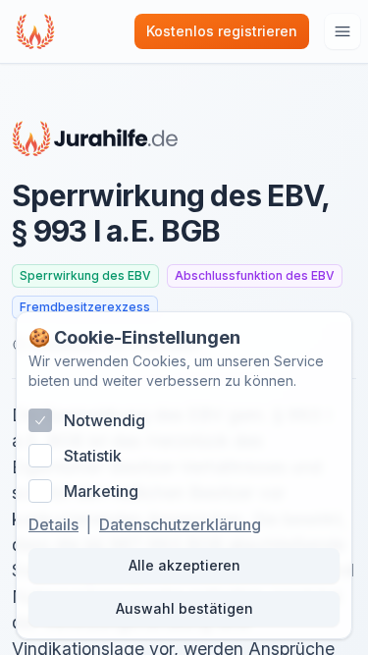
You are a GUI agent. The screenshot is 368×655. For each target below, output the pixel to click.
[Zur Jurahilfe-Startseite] (95, 138)
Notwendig (104, 420)
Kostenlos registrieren (221, 31)
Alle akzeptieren (184, 565)
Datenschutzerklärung (180, 524)
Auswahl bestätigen (184, 608)
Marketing (101, 491)
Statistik (93, 455)
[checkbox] (40, 420)
